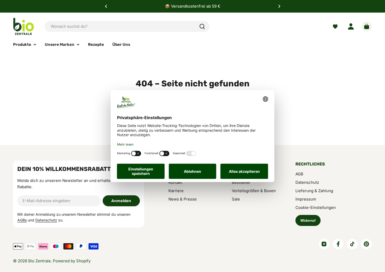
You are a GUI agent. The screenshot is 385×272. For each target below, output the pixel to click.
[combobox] (127, 26)
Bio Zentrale (39, 260)
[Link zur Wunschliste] (335, 26)
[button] (106, 6)
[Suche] (202, 26)
